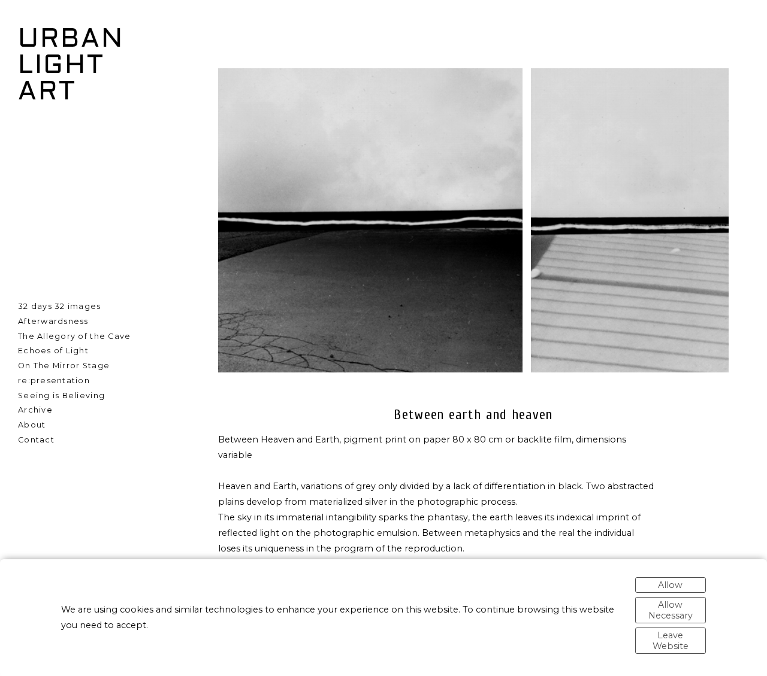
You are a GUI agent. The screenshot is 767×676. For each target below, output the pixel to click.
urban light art (70, 66)
